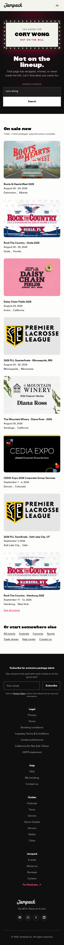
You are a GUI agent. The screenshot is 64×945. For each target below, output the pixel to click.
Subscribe (51, 686)
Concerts (38, 634)
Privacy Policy (19, 694)
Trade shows (11, 639)
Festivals (24, 634)
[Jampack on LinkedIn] (44, 917)
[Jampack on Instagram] (28, 917)
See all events (12, 610)
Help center (29, 639)
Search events (32, 84)
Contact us (45, 639)
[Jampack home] (13, 5)
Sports (51, 634)
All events (9, 634)
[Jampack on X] (36, 917)
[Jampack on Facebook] (20, 917)
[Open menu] (57, 5)
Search (32, 101)
